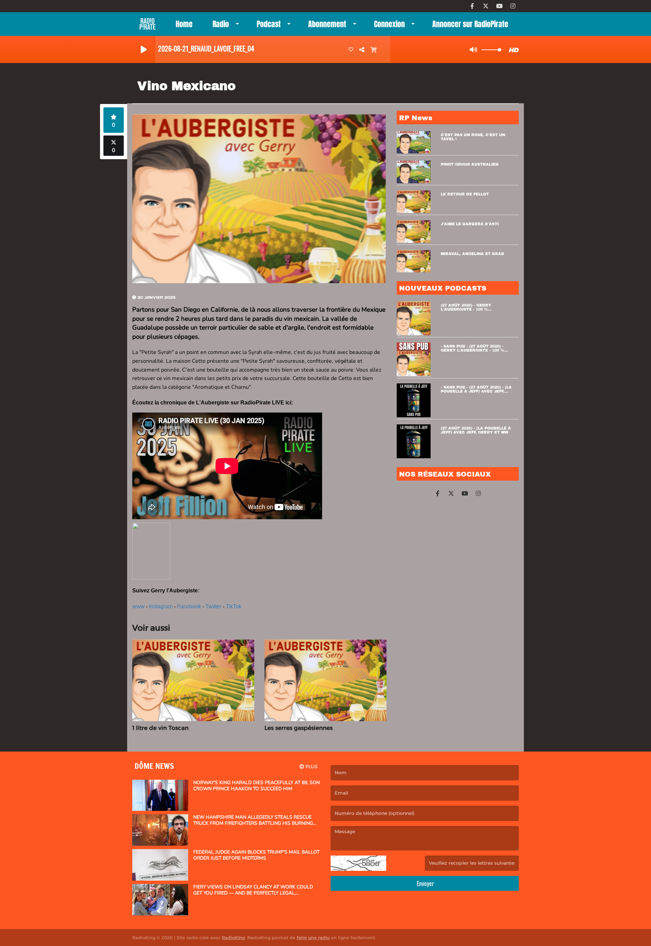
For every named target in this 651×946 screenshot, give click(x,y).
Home (184, 23)
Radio (221, 23)
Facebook (189, 606)
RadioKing (233, 937)
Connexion (389, 23)
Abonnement (327, 23)
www (138, 606)
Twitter (213, 606)
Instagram (161, 606)
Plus (311, 766)
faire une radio (313, 937)
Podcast (269, 23)
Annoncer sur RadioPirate (470, 23)
